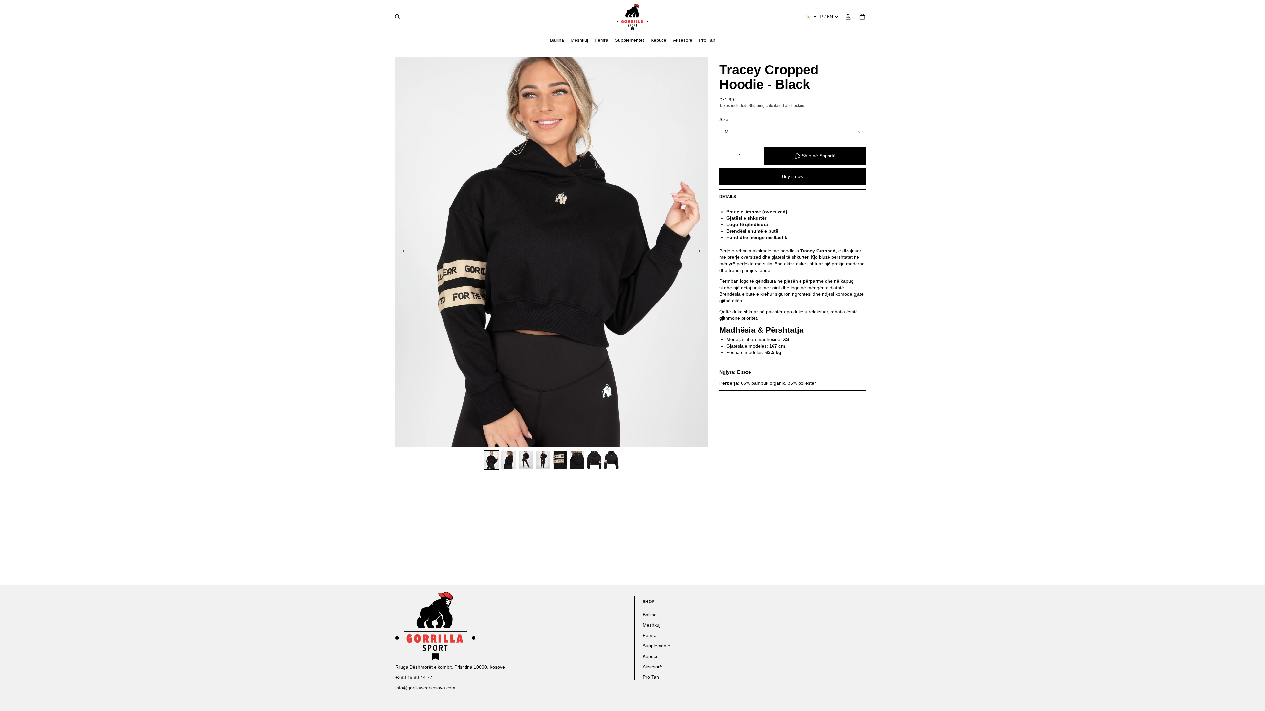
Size (723, 119)
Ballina (650, 614)
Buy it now (792, 176)
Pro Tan (651, 677)
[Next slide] (700, 252)
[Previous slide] (402, 252)
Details (727, 196)
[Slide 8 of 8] (611, 460)
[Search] (397, 17)
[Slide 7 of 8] (594, 460)
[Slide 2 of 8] (508, 460)
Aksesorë (652, 666)
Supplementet (657, 645)
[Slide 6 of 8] (577, 460)
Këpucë (651, 656)
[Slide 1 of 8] (491, 460)
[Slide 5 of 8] (560, 460)
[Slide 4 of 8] (543, 460)
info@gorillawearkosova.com (425, 687)
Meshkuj (651, 625)
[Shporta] (862, 17)
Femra (650, 635)
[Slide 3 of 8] (526, 460)
